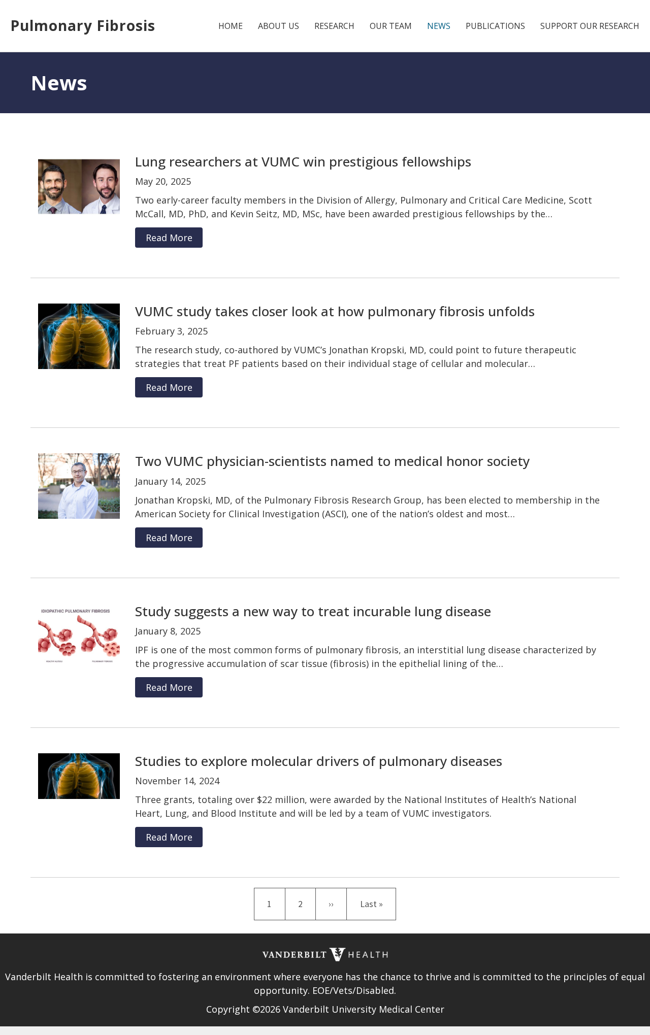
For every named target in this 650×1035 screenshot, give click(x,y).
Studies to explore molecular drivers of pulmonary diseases (318, 761)
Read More (169, 237)
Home (230, 25)
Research (334, 25)
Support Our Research (589, 25)
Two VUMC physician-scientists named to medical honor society (332, 461)
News (438, 25)
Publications (495, 25)
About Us (278, 25)
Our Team (391, 25)
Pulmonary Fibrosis (82, 25)
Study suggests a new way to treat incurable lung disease (313, 611)
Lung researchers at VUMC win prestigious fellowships (303, 161)
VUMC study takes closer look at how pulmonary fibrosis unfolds (335, 311)
